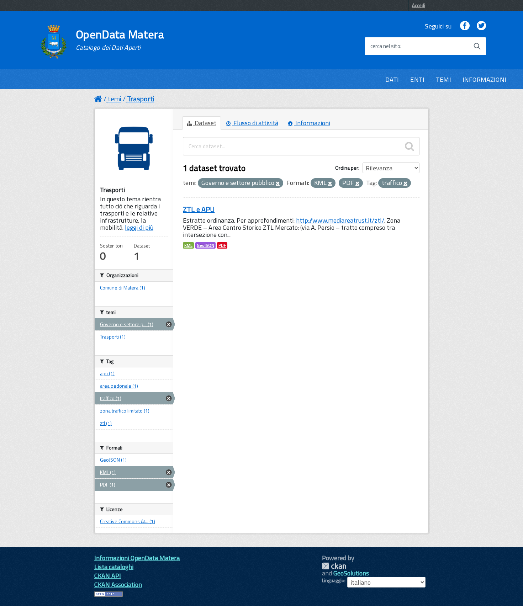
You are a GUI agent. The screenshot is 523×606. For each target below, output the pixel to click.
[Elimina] (278, 183)
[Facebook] (464, 26)
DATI (392, 79)
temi (114, 98)
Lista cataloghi (113, 567)
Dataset (204, 123)
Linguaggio (333, 580)
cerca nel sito (385, 46)
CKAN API (107, 575)
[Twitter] (481, 26)
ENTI (417, 79)
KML (188, 245)
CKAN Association (118, 584)
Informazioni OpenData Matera (137, 558)
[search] (409, 146)
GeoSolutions (351, 573)
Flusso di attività (255, 123)
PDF (222, 245)
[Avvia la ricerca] (477, 46)
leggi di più (139, 227)
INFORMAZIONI (484, 79)
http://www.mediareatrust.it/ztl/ (340, 220)
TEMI (443, 79)
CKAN (334, 566)
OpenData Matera (120, 39)
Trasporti (140, 98)
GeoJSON (205, 245)
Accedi (418, 5)
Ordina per (346, 167)
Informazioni (312, 123)
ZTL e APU (199, 209)
